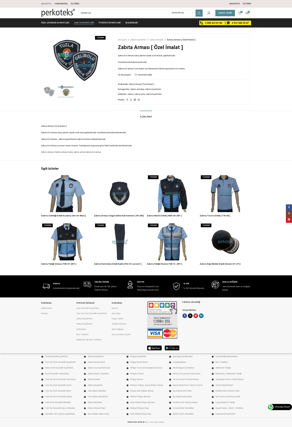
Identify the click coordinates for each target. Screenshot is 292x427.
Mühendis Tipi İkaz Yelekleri (88, 340)
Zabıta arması (61, 152)
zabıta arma (139, 94)
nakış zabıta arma (76, 152)
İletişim (44, 313)
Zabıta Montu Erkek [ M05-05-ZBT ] (164, 216)
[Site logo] (58, 13)
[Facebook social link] (127, 100)
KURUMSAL (46, 303)
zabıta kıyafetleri (154, 94)
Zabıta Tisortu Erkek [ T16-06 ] (215, 216)
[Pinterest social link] (135, 100)
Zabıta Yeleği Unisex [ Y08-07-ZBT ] (58, 264)
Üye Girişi (116, 313)
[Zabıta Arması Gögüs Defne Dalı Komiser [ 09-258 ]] (119, 193)
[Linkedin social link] (139, 100)
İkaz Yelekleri (82, 334)
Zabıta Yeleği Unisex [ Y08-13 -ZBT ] (164, 264)
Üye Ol (115, 308)
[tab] (146, 115)
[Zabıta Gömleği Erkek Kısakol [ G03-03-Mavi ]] (66, 193)
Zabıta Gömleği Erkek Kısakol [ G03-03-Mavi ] (63, 216)
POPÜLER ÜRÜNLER (85, 303)
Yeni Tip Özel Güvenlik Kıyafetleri (91, 313)
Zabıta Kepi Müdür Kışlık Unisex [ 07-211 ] (220, 264)
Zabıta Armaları (156, 40)
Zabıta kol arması (93, 152)
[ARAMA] (199, 13)
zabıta (130, 94)
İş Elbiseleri (81, 329)
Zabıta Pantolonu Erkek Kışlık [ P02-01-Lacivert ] (117, 264)
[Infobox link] (60, 286)
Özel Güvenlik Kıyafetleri (87, 308)
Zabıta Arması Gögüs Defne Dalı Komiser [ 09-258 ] (119, 216)
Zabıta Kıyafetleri (138, 40)
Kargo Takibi (225, 13)
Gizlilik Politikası (119, 324)
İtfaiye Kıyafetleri (84, 324)
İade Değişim (118, 329)
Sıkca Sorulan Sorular (121, 334)
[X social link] (131, 100)
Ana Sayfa (122, 40)
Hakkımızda (46, 308)
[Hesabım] (209, 13)
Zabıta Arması (47, 152)
